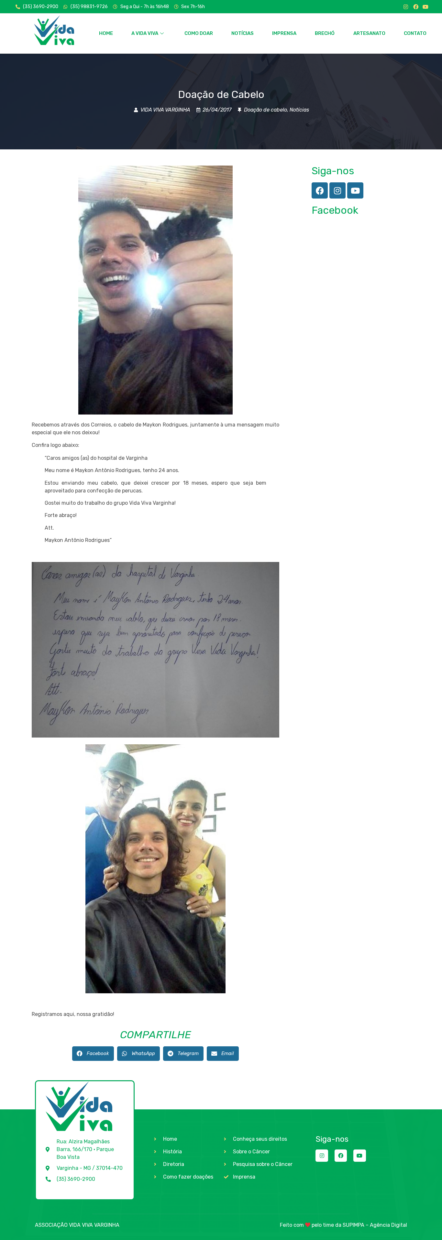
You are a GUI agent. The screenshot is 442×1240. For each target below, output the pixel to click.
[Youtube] (425, 7)
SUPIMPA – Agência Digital (375, 1225)
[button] (93, 1053)
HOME (106, 33)
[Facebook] (416, 7)
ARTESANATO (369, 33)
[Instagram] (406, 7)
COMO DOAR (198, 33)
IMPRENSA (284, 33)
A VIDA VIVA (144, 33)
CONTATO (415, 33)
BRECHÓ (325, 33)
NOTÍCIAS (242, 33)
